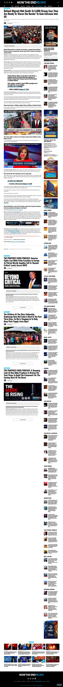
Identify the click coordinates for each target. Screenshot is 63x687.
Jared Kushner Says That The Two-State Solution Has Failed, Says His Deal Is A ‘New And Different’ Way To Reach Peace (52, 534)
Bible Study (17, 6)
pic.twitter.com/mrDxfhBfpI (15, 86)
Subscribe (59, 684)
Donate (45, 6)
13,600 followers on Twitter (16, 232)
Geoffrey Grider (10, 23)
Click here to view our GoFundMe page (16, 209)
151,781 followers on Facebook (13, 231)
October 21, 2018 (24, 89)
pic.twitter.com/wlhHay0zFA (15, 181)
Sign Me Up (50, 60)
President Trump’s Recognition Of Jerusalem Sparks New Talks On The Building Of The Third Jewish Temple (52, 546)
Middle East (23, 6)
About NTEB (50, 6)
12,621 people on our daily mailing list (12, 230)
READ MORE (6, 202)
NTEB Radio (28, 6)
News (12, 6)
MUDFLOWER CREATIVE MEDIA (38, 685)
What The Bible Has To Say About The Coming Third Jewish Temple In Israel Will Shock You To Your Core (53, 552)
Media (33, 6)
